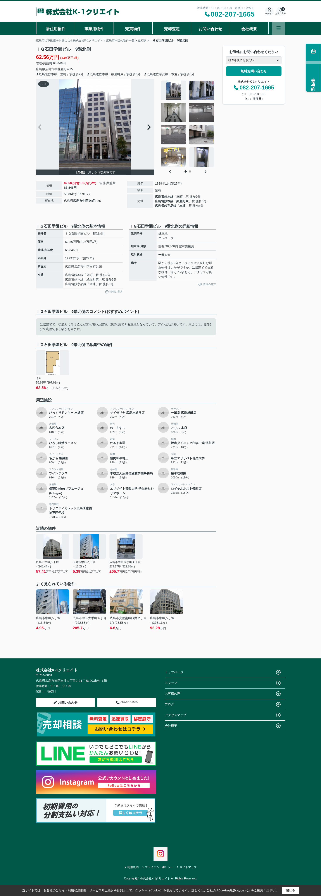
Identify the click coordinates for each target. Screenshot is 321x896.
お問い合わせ (210, 29)
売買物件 (133, 29)
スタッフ (171, 683)
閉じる (290, 890)
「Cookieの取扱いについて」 (233, 890)
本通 (182, 205)
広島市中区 (52, 69)
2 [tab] (190, 171)
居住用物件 (56, 29)
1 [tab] (186, 171)
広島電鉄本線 (164, 196)
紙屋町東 (182, 201)
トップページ (174, 672)
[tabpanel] (187, 123)
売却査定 (172, 29)
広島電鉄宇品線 (165, 205)
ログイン (269, 13)
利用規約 (133, 867)
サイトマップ (188, 867)
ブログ (169, 704)
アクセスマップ (175, 715)
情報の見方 (116, 291)
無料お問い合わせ (254, 71)
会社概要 (249, 29)
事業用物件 (94, 29)
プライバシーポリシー (159, 867)
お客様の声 (172, 693)
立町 (63, 69)
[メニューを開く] (278, 28)
